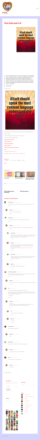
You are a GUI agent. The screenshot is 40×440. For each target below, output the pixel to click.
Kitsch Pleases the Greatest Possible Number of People (30, 179)
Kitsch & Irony (6, 178)
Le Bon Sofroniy (10, 202)
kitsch (19, 183)
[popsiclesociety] (7, 427)
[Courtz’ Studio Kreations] (12, 413)
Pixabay (14, 151)
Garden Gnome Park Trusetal (9, 139)
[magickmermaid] (7, 425)
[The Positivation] (14, 413)
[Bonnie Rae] (17, 423)
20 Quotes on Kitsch (7, 145)
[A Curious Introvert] (14, 429)
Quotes (24, 183)
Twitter (24, 153)
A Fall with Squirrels (24, 191)
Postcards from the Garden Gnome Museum (11, 147)
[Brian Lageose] (14, 425)
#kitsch (10, 183)
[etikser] (9, 417)
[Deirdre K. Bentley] (7, 429)
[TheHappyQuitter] (7, 423)
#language (12, 183)
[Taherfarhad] (17, 415)
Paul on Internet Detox (8, 141)
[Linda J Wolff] (9, 421)
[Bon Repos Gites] (17, 419)
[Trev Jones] (7, 421)
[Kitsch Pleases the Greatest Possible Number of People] (30, 174)
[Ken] (14, 411)
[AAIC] (7, 417)
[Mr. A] (17, 411)
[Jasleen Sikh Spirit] (9, 415)
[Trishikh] (7, 411)
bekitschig (10, 225)
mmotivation (21, 183)
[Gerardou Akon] (9, 423)
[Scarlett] (7, 413)
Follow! (8, 389)
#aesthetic (7, 183)
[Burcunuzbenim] (12, 425)
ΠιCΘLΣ (9, 357)
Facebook (20, 153)
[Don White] (14, 417)
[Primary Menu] (37, 9)
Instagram (13, 153)
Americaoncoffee (10, 326)
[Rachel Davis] (9, 419)
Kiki (8, 288)
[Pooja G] (12, 421)
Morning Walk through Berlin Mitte (9, 191)
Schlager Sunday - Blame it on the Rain (29, 396)
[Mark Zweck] (9, 427)
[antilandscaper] (12, 411)
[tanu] (9, 411)
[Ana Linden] (12, 429)
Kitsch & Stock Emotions (19, 178)
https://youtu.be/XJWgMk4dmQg (15, 258)
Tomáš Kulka (27, 183)
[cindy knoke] (17, 417)
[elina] (14, 421)
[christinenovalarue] (12, 423)
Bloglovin (17, 153)
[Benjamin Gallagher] (17, 413)
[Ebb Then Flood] (14, 423)
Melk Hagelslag (10, 151)
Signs (5, 149)
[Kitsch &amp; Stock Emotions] (20, 174)
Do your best (26, 413)
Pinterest (10, 153)
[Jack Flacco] (12, 415)
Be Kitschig (4, 12)
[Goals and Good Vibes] (17, 425)
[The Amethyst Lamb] (9, 413)
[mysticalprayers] (17, 429)
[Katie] (7, 415)
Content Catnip (10, 217)
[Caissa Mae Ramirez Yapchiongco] (17, 427)
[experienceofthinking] (9, 429)
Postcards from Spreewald (8, 143)
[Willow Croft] (17, 421)
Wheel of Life (26, 398)
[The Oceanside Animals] (14, 415)
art (14, 183)
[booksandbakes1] (14, 419)
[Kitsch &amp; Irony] (9, 174)
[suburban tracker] (9, 425)
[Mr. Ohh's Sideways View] (14, 427)
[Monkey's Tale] (12, 419)
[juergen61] (7, 419)
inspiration (17, 183)
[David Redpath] (12, 417)
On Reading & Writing (27, 394)
